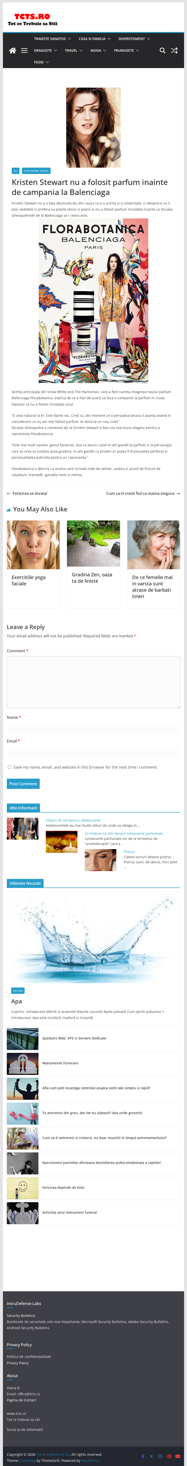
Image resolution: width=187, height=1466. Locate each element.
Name (14, 717)
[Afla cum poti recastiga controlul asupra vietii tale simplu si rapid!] (22, 1089)
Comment (17, 650)
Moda (96, 50)
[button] (68, 38)
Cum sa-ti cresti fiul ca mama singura (140, 493)
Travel (71, 50)
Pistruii (129, 851)
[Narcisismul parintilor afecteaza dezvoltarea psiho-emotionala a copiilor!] (22, 1163)
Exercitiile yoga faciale (29, 580)
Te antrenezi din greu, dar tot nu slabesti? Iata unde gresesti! (92, 1112)
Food (39, 62)
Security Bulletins (21, 1315)
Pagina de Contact (21, 1400)
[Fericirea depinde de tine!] (22, 1188)
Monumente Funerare (60, 1063)
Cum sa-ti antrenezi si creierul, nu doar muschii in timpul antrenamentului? (104, 1137)
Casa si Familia (92, 38)
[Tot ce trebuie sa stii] (13, 50)
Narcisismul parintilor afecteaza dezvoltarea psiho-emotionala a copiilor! (101, 1162)
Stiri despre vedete (36, 171)
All (16, 171)
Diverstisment (132, 38)
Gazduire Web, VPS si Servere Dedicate (74, 1038)
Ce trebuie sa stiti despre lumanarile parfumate (124, 833)
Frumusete (124, 50)
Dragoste (43, 50)
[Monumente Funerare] (22, 1064)
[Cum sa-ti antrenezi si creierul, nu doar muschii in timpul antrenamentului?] (22, 1139)
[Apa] (93, 937)
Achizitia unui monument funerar (69, 1212)
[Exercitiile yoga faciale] (33, 524)
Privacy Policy (17, 1363)
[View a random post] (174, 50)
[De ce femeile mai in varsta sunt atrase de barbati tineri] (153, 524)
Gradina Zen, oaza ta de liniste (92, 577)
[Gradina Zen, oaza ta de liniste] (93, 524)
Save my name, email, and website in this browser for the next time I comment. (85, 767)
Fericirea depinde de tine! (63, 1187)
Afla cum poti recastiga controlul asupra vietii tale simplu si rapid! (96, 1088)
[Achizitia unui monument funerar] (22, 1213)
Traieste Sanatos (50, 38)
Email (13, 741)
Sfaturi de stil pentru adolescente (73, 820)
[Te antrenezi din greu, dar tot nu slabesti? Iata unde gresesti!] (22, 1114)
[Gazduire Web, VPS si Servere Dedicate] (22, 1039)
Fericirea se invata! (30, 493)
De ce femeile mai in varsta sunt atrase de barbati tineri (152, 587)
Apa (16, 1001)
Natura (18, 990)
